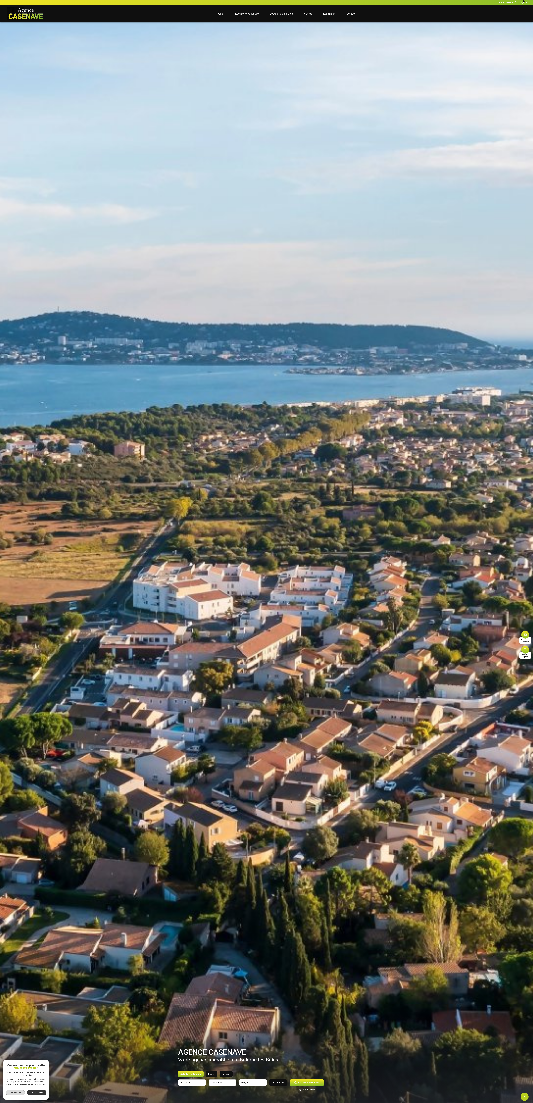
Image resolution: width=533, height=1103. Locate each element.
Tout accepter (36, 1092)
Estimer (226, 1074)
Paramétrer (15, 1092)
